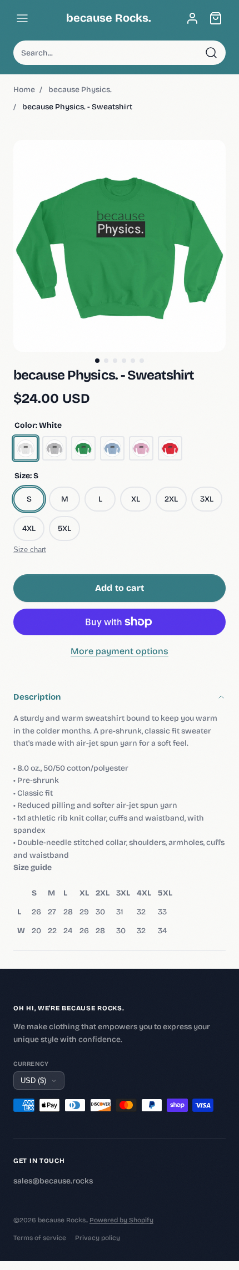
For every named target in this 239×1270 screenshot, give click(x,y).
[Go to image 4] (124, 360)
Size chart (29, 549)
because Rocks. (108, 17)
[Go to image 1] (97, 360)
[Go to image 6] (142, 360)
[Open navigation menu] (22, 18)
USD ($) (33, 1080)
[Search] (211, 53)
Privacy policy (97, 1238)
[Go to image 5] (133, 360)
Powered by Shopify (121, 1220)
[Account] (192, 18)
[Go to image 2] (106, 360)
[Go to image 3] (115, 360)
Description (37, 697)
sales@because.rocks (53, 1181)
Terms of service (39, 1238)
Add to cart (119, 588)
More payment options (119, 651)
